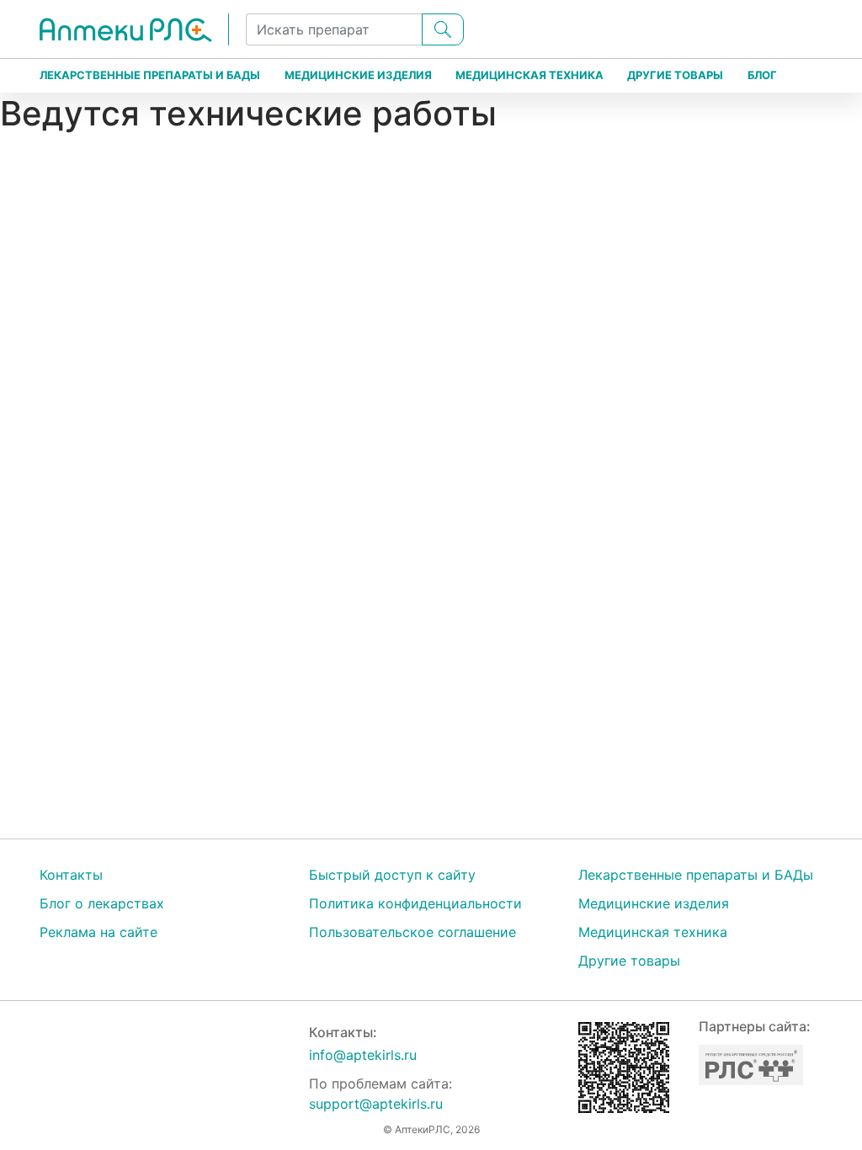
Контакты (71, 874)
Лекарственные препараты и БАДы (150, 75)
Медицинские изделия (358, 75)
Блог (762, 75)
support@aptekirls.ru (376, 1103)
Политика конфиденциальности (415, 903)
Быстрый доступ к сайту (392, 874)
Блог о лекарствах (102, 903)
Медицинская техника (529, 75)
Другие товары (675, 75)
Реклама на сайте (98, 932)
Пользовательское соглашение (412, 932)
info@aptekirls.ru (363, 1054)
